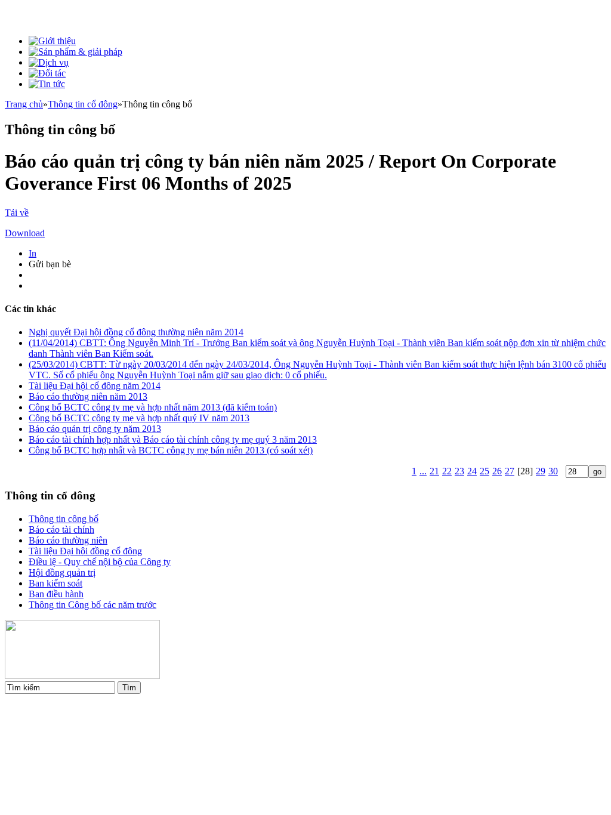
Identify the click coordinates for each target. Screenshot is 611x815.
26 (497, 471)
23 (459, 471)
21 (434, 471)
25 (484, 471)
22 (447, 471)
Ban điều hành (56, 594)
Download (25, 233)
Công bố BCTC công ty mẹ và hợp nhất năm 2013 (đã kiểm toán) (153, 407)
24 (472, 471)
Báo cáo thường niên (68, 540)
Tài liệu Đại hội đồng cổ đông (85, 551)
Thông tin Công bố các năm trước (92, 605)
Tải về (17, 213)
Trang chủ (24, 104)
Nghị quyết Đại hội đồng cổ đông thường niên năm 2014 (136, 332)
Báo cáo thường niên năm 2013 (88, 396)
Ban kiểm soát (55, 583)
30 (553, 471)
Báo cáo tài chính (61, 529)
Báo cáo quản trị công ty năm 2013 (95, 429)
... (423, 471)
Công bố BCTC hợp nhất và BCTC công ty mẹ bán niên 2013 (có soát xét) (171, 450)
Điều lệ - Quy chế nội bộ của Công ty (100, 562)
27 (509, 471)
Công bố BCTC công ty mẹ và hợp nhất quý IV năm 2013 (139, 418)
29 (540, 471)
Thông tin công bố (63, 519)
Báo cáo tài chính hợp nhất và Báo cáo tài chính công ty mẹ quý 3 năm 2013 (173, 439)
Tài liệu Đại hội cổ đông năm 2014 (95, 386)
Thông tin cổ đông (83, 104)
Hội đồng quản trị (62, 572)
